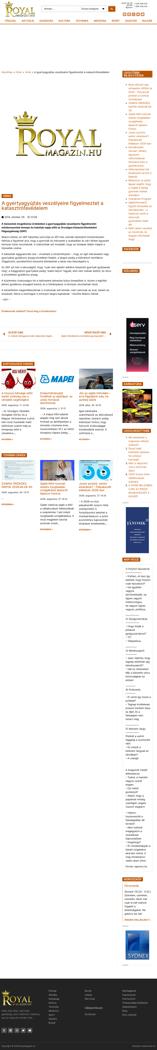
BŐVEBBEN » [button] (7, 439)
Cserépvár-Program (139, 198)
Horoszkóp (131, 885)
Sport (116, 20)
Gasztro (131, 20)
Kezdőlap (7, 72)
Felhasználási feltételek (135, 1002)
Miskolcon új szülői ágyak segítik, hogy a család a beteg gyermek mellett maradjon (139, 188)
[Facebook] (124, 14)
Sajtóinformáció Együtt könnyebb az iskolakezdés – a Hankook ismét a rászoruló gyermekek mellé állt (140, 213)
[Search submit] (111, 9)
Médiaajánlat (129, 990)
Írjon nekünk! (129, 1014)
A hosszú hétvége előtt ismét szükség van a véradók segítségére (17, 396)
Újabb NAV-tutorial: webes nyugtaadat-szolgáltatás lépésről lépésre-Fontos (53, 488)
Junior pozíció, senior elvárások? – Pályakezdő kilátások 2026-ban (95, 487)
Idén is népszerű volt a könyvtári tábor (137, 467)
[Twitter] (138, 14)
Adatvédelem (129, 1006)
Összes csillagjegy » (137, 919)
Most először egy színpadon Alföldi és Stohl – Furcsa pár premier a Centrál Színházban (140, 92)
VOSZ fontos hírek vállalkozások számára (139, 478)
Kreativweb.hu (148, 1046)
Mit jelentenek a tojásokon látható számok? (138, 441)
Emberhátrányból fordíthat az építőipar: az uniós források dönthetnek (56, 398)
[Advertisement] (78, 47)
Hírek (19, 72)
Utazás (88, 994)
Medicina (100, 20)
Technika (82, 20)
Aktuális (28, 20)
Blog (124, 1010)
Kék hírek (90, 998)
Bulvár (147, 20)
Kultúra (64, 20)
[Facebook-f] (4, 1030)
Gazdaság (46, 20)
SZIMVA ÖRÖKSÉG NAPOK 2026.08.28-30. (17, 485)
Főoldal (10, 20)
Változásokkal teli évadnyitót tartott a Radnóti (139, 173)
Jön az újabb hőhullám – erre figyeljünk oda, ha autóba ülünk (95, 396)
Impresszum (129, 994)
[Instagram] (133, 14)
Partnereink (128, 998)
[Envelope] (142, 14)
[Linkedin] (129, 14)
